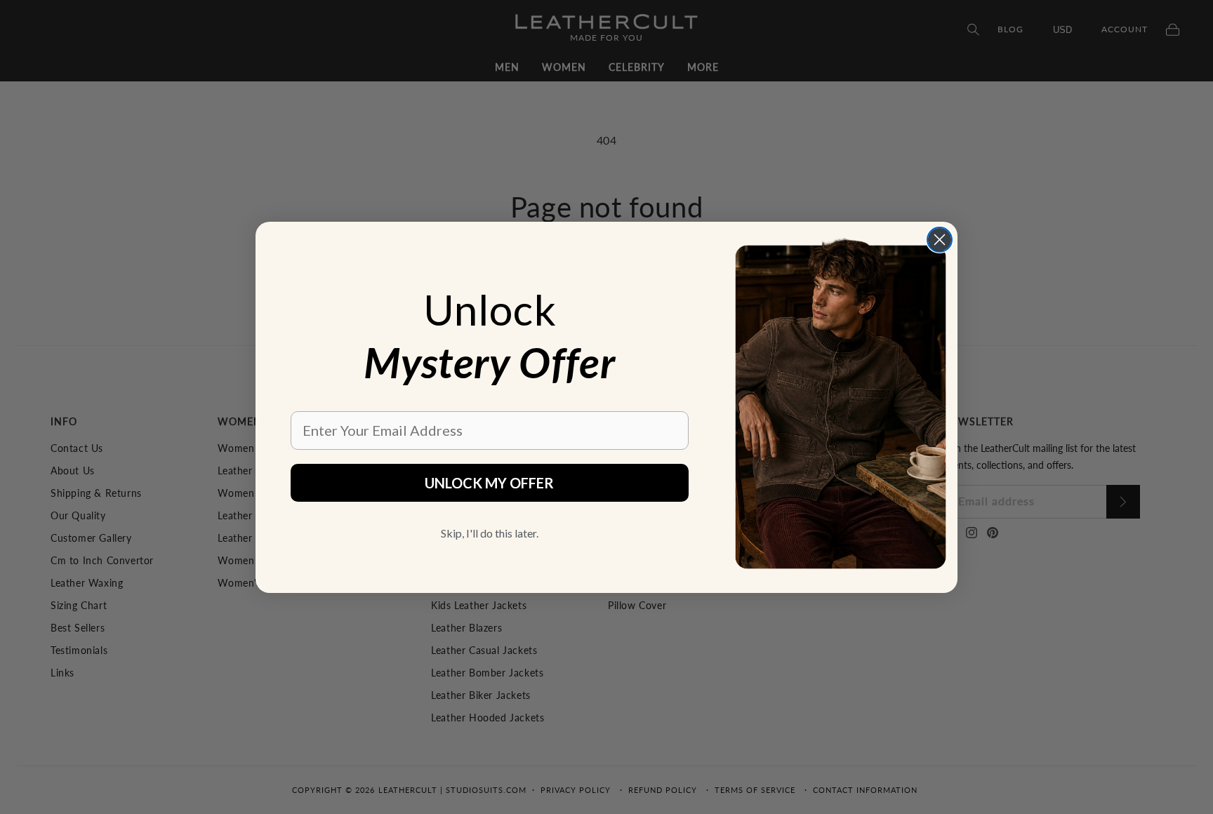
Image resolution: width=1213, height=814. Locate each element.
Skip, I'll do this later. (489, 533)
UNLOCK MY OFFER (489, 482)
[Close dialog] (939, 239)
